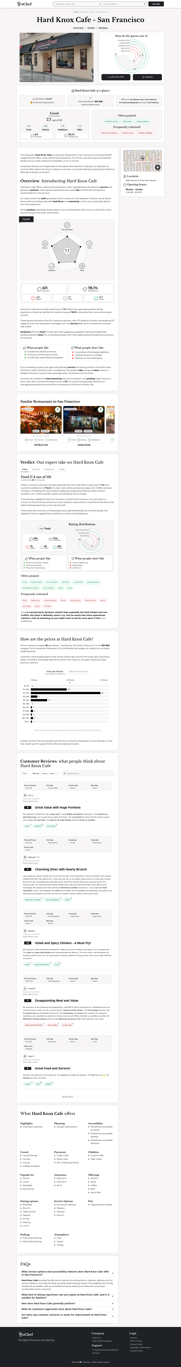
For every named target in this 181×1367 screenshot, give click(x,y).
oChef (76, 12)
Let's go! (156, 4)
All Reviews (67, 1097)
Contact (96, 1353)
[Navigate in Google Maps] (157, 167)
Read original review (30, 801)
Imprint (133, 1338)
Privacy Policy (136, 1344)
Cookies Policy (136, 1351)
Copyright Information (140, 1347)
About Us (96, 1338)
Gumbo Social (84, 444)
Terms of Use (136, 1341)
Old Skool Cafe (41, 444)
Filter (24, 773)
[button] (142, 158)
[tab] (24, 469)
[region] (142, 161)
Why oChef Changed (102, 1341)
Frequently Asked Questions (105, 1350)
